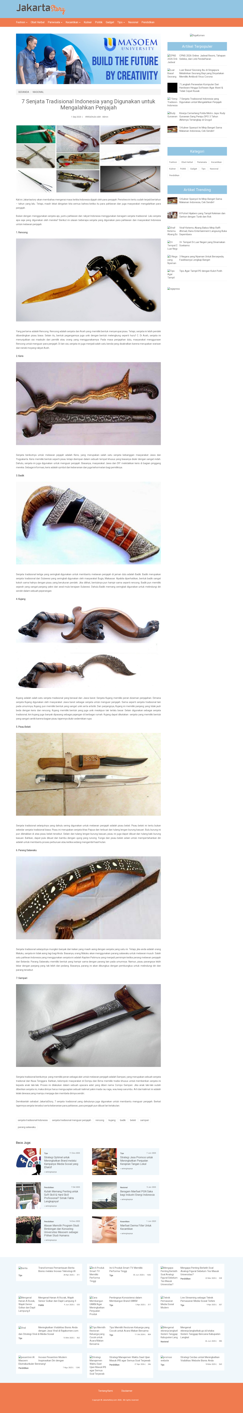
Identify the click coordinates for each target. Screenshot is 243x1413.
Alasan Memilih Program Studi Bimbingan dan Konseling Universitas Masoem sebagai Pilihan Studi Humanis (61, 1230)
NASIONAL (38, 92)
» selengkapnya (50, 1172)
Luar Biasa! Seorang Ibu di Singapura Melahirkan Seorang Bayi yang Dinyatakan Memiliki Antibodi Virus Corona (201, 73)
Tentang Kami (105, 1390)
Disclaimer (127, 1390)
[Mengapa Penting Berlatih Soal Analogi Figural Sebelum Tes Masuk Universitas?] (169, 1276)
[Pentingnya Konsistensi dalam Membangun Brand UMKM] (98, 1305)
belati (133, 1120)
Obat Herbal (37, 22)
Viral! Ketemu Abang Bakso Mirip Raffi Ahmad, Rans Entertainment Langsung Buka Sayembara (203, 231)
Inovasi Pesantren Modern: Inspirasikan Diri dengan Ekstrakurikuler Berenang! (43, 1360)
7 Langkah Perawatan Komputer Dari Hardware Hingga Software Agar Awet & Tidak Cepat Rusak (201, 88)
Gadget (110, 22)
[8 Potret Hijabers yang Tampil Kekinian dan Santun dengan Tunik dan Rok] (174, 215)
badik (123, 1120)
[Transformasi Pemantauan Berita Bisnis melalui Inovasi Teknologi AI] (23, 1268)
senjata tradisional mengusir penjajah (71, 1120)
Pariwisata (54, 22)
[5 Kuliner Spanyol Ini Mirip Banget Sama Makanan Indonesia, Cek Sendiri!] (174, 129)
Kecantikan (72, 22)
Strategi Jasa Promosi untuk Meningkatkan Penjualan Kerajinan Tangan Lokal (136, 1161)
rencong (100, 1120)
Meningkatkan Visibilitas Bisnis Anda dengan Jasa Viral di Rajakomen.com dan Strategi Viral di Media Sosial (48, 1331)
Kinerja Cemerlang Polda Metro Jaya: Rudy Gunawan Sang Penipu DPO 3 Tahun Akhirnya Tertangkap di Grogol (202, 116)
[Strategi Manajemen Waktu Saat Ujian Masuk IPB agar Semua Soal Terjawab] (98, 1365)
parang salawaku (27, 1127)
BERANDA (24, 92)
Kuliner (88, 22)
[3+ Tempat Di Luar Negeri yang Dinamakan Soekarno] (173, 250)
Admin (105, 117)
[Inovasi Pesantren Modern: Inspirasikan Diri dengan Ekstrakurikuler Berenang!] (27, 1358)
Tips (120, 22)
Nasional (133, 22)
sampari (144, 1120)
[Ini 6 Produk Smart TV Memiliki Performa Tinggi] (98, 1274)
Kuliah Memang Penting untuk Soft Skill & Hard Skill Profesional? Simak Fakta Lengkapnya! (61, 1196)
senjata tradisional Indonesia (33, 1120)
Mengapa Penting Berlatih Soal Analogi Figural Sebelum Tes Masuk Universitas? (200, 1271)
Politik (98, 22)
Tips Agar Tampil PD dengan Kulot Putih (200, 270)
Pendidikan (148, 22)
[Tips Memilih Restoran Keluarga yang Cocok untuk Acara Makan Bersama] (98, 1335)
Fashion (21, 22)
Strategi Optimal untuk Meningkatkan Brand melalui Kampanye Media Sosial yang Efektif (61, 1162)
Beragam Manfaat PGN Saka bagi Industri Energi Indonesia (137, 1193)
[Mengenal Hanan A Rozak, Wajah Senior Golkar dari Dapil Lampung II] (27, 1304)
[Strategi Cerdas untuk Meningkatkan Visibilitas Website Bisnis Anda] (169, 1358)
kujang (112, 1120)
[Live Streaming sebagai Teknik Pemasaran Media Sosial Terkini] (169, 1302)
